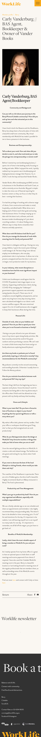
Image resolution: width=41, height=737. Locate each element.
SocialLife (5, 703)
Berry (3, 697)
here (14, 580)
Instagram (13, 716)
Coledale (5, 700)
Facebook (5, 716)
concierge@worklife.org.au (11, 713)
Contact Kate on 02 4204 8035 (13, 709)
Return (5, 594)
